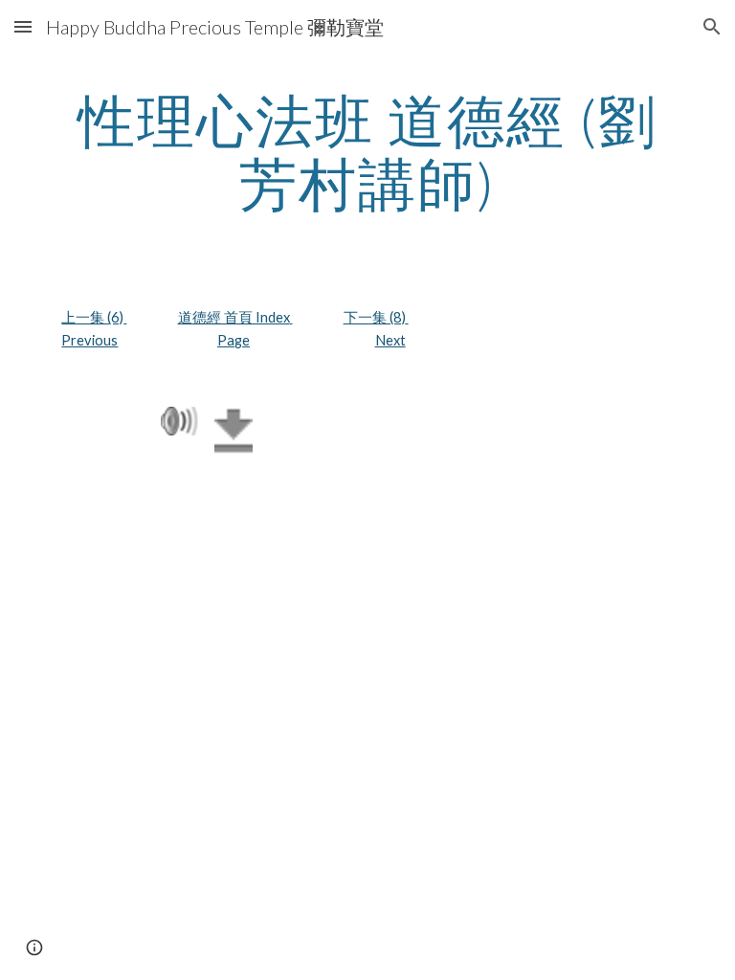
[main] (367, 151)
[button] (23, 26)
